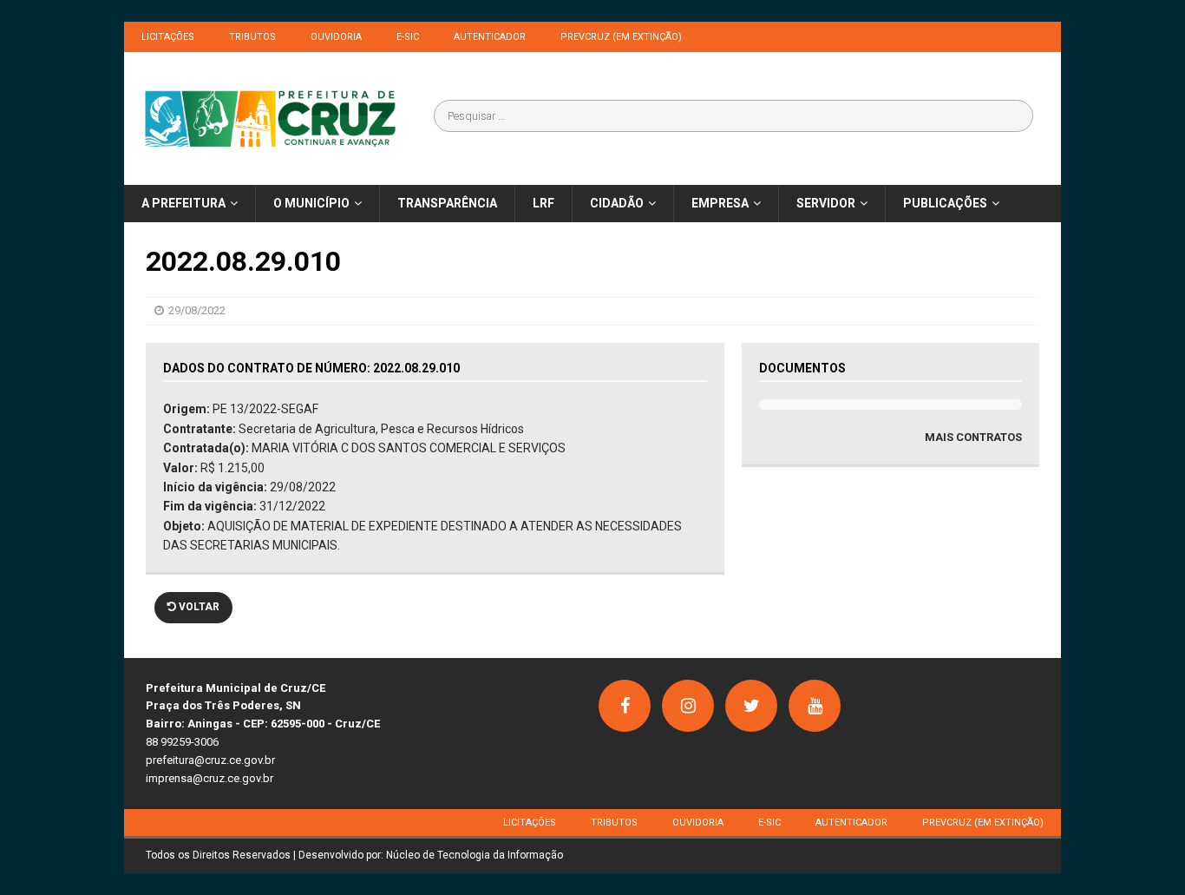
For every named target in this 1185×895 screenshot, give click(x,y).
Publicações (945, 203)
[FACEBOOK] (625, 706)
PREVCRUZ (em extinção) (621, 37)
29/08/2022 (197, 310)
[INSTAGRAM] (688, 706)
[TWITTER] (751, 706)
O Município (311, 203)
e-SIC (407, 37)
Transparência (447, 203)
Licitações (167, 37)
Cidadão (617, 203)
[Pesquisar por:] (733, 116)
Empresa (720, 203)
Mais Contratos (973, 437)
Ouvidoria (336, 37)
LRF (543, 203)
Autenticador (490, 37)
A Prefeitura (183, 203)
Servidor (825, 203)
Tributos (252, 37)
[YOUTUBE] (815, 706)
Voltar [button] (197, 607)
